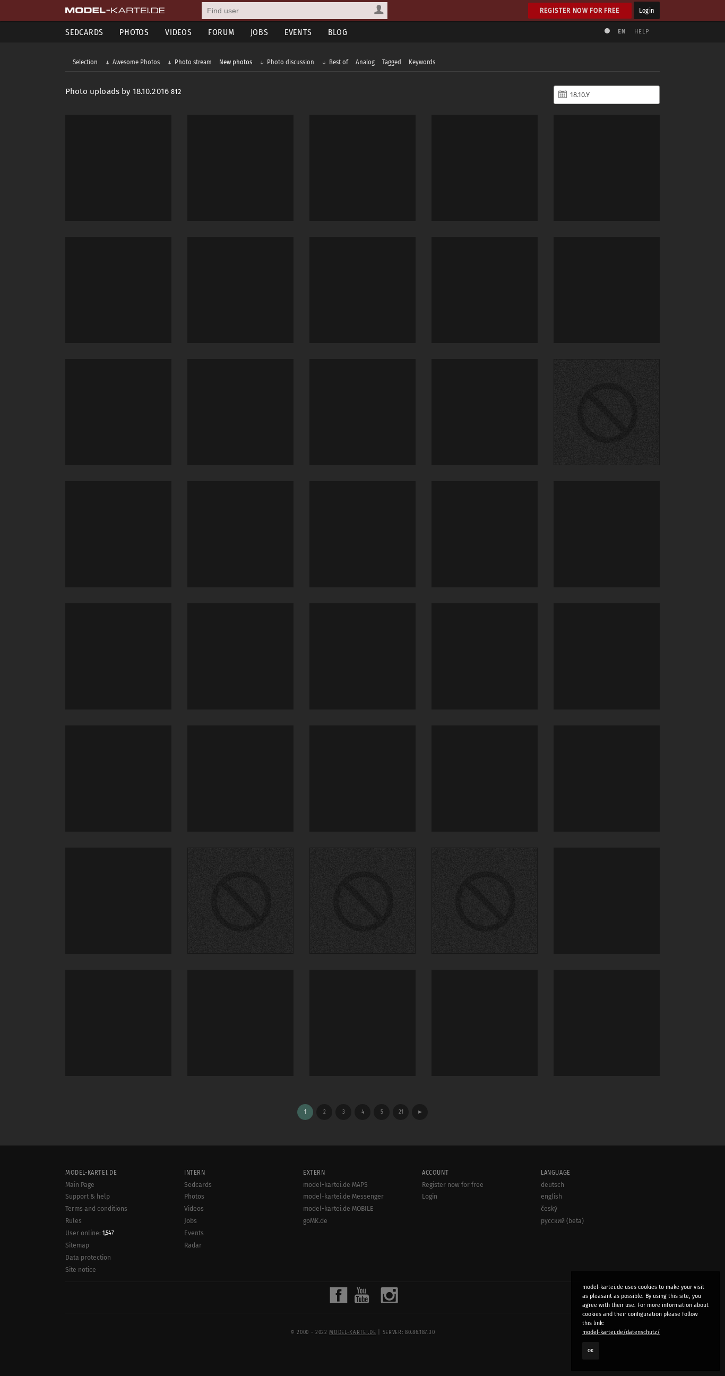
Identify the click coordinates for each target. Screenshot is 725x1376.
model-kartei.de (352, 1332)
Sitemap (77, 1245)
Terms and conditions (96, 1208)
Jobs (260, 32)
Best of (338, 62)
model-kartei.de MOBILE (338, 1208)
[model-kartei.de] (115, 10)
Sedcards (84, 32)
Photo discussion (290, 62)
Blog (338, 32)
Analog (365, 62)
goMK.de (315, 1221)
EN (621, 31)
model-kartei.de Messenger (343, 1196)
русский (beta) (562, 1221)
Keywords (422, 62)
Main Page (79, 1185)
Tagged (391, 62)
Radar (193, 1245)
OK (591, 1350)
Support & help (87, 1196)
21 (401, 1111)
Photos (134, 32)
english (551, 1196)
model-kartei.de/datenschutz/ (621, 1332)
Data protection (88, 1257)
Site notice (80, 1270)
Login (646, 10)
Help (641, 31)
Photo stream (193, 62)
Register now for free (580, 10)
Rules (73, 1221)
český (549, 1208)
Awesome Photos (136, 62)
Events (298, 32)
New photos (235, 62)
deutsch (552, 1185)
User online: (89, 1233)
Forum (221, 32)
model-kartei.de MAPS (335, 1185)
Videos (178, 32)
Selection (85, 62)
